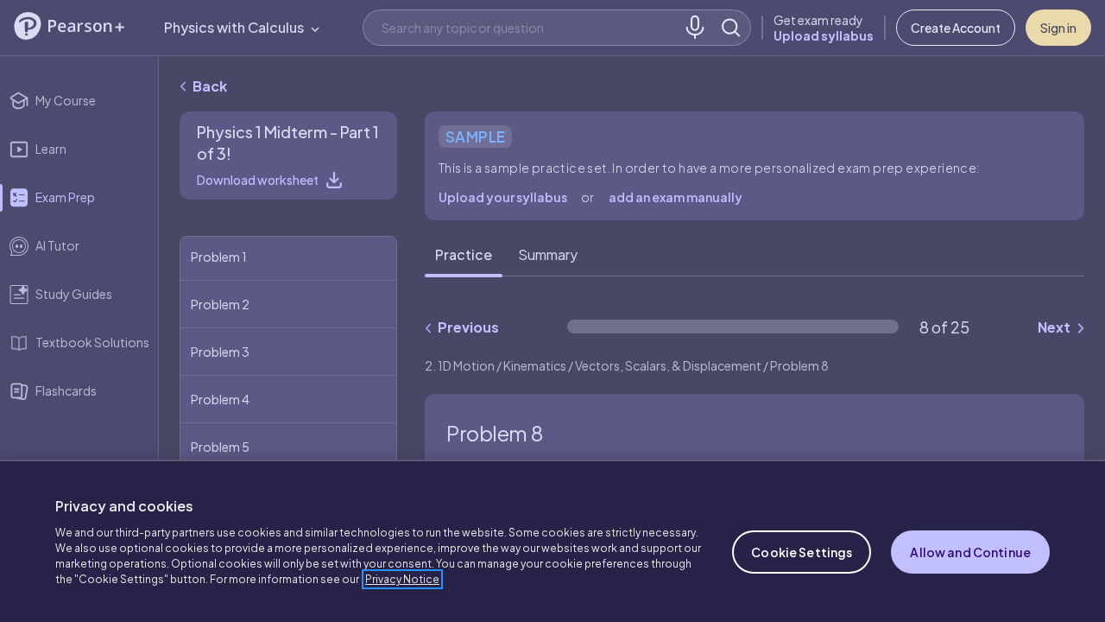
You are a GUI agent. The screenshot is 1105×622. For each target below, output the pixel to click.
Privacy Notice (402, 579)
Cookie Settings (801, 552)
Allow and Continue (970, 552)
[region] (552, 541)
